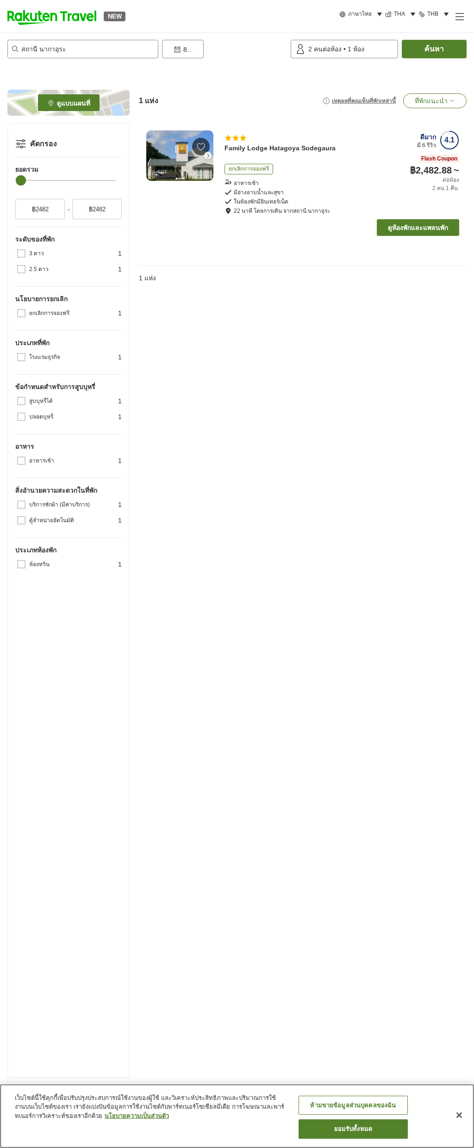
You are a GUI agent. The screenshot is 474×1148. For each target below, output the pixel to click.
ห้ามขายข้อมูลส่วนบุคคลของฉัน (353, 1105)
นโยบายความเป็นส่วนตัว (137, 1115)
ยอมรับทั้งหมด (353, 1128)
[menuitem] (362, 14)
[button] (51, 16)
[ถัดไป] (208, 155)
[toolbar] (224, 49)
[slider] (21, 180)
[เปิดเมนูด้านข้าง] (459, 16)
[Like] (201, 146)
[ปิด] (459, 1115)
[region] (237, 1116)
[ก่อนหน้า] (152, 155)
